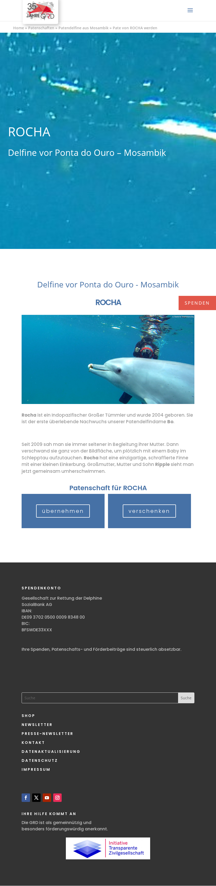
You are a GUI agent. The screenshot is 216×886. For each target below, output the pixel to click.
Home (18, 27)
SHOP (28, 715)
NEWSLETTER (37, 724)
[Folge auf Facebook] (26, 797)
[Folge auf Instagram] (57, 797)
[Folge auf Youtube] (47, 797)
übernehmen (63, 511)
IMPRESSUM (36, 769)
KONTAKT (33, 742)
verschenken (149, 511)
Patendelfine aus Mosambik (83, 27)
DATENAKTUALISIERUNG (51, 751)
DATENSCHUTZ (40, 760)
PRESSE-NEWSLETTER (47, 733)
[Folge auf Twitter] (36, 797)
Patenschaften (41, 27)
